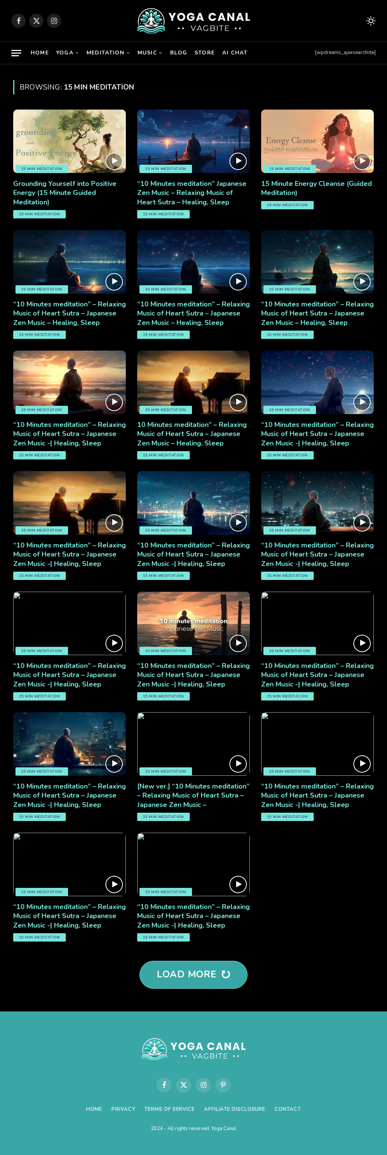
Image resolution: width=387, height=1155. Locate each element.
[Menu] (16, 53)
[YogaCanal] (193, 21)
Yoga (65, 52)
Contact (287, 1109)
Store (205, 52)
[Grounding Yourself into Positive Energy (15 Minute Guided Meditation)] (69, 141)
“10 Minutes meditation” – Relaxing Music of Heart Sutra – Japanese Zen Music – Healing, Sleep (69, 313)
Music (147, 52)
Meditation (105, 52)
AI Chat (235, 52)
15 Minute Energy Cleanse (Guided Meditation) (316, 188)
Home (40, 52)
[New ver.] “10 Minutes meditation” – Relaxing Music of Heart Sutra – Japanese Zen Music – (193, 795)
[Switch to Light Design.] (370, 21)
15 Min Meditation (41, 169)
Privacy (123, 1109)
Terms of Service (169, 1109)
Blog (178, 52)
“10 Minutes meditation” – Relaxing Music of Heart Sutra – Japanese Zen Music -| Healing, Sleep (69, 434)
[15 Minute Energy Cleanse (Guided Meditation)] (317, 141)
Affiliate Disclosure (234, 1109)
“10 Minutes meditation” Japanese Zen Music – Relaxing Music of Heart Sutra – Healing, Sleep (191, 193)
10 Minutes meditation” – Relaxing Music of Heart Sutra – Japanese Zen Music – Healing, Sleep (192, 434)
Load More (188, 974)
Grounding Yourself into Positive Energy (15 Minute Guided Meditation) (64, 193)
